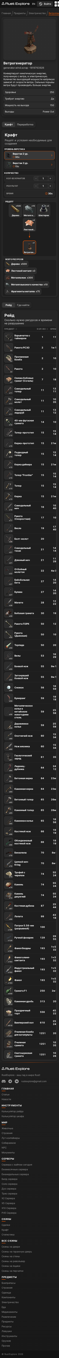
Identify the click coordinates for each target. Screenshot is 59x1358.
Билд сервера (9, 1179)
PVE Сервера (9, 1212)
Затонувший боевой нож (19, 677)
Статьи (5, 1094)
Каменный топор (21, 811)
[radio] (29, 155)
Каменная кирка (21, 790)
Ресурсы (7, 1326)
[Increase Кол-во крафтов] (50, 178)
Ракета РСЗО (20, 348)
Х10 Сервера (9, 1208)
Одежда (6, 1292)
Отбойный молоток (18, 571)
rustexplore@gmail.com (34, 1081)
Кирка (15, 497)
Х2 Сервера (8, 1198)
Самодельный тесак (20, 550)
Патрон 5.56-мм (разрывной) (21, 927)
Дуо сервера (9, 1188)
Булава (15, 593)
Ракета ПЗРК (19, 625)
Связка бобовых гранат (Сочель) (21, 380)
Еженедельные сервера (15, 1174)
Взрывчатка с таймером (20, 337)
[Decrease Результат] (36, 186)
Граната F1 (17, 992)
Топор (15, 486)
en (33, 3)
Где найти (23, 305)
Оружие (6, 1340)
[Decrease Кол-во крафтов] (36, 178)
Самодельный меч (20, 507)
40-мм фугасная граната (21, 422)
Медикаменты (10, 1311)
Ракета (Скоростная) (19, 518)
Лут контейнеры (11, 1138)
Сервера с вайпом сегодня (17, 1164)
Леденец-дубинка (17, 768)
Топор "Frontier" (21, 476)
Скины (6, 1219)
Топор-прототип (21, 433)
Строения (7, 1133)
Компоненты (8, 1297)
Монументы (8, 1152)
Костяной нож (20, 832)
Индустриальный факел (21, 970)
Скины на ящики (11, 1266)
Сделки (6, 1224)
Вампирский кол (20, 1023)
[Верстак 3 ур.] (52, 165)
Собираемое (9, 1142)
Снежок (16, 688)
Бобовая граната (21, 614)
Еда (4, 1307)
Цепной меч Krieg (18, 863)
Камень (16, 885)
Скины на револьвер (13, 1261)
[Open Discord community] (4, 1081)
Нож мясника (19, 747)
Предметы (20, 13)
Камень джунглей (17, 895)
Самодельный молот (20, 401)
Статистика (8, 1234)
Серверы (8, 1158)
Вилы (14, 656)
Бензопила (18, 853)
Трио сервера (9, 1193)
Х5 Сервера (8, 1203)
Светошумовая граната (19, 1055)
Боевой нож (18, 667)
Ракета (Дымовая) (18, 635)
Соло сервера (9, 1183)
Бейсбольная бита (19, 581)
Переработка (25, 124)
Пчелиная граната (16, 1044)
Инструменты (12, 1105)
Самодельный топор (20, 390)
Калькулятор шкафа (13, 1116)
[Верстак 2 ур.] (52, 155)
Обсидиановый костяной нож (20, 842)
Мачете (16, 603)
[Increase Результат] (50, 186)
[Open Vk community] (17, 1081)
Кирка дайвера (20, 465)
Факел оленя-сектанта (19, 959)
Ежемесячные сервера (15, 1169)
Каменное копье (21, 822)
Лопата (16, 917)
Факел (15, 981)
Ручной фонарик (20, 938)
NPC (4, 1147)
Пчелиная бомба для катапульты (20, 1033)
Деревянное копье (18, 725)
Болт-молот (19, 540)
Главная (6, 13)
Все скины (9, 1240)
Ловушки (7, 1331)
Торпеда (16, 646)
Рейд (9, 305)
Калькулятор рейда (12, 1111)
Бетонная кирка (21, 779)
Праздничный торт (19, 1012)
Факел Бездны (19, 949)
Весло (15, 529)
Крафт (9, 124)
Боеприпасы (9, 1283)
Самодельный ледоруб (20, 411)
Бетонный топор (21, 800)
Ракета (16, 370)
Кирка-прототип (21, 444)
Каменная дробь (20, 1002)
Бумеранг (17, 699)
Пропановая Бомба (19, 358)
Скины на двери (11, 1246)
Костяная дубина (21, 907)
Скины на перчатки (12, 1270)
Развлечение (9, 1316)
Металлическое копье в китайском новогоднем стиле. (21, 711)
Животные (7, 1128)
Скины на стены (11, 1256)
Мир (4, 1122)
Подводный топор (18, 454)
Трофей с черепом (17, 874)
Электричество (37, 13)
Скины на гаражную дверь (17, 1251)
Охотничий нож (21, 737)
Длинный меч (19, 561)
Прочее (6, 1345)
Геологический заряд (20, 757)
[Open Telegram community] (10, 1081)
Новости (6, 1099)
